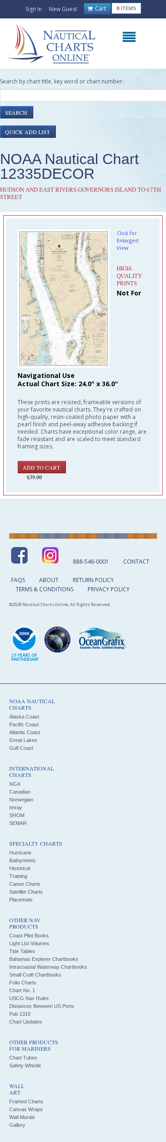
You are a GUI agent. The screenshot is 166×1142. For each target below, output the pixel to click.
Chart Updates (25, 1021)
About (49, 580)
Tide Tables (22, 951)
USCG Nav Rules (29, 998)
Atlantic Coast (24, 732)
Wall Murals (22, 1117)
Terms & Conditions (44, 589)
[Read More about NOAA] (25, 644)
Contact (136, 561)
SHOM (16, 815)
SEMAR (18, 823)
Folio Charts (22, 982)
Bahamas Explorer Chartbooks (43, 959)
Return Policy (93, 580)
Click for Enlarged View (127, 240)
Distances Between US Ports (41, 1006)
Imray (15, 807)
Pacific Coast (24, 724)
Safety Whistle (25, 1065)
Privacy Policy (109, 589)
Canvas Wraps (26, 1109)
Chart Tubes (23, 1057)
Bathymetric (22, 860)
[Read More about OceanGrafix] (102, 639)
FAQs (18, 580)
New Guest (63, 9)
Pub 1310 (19, 1014)
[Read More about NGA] (57, 639)
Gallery (17, 1125)
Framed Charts (26, 1101)
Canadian (19, 792)
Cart (100, 8)
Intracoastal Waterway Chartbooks (48, 967)
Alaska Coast (24, 716)
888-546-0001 (91, 561)
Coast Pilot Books (29, 935)
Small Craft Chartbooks (35, 974)
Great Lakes (23, 740)
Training (18, 876)
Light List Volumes (29, 943)
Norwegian (21, 799)
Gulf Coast (21, 748)
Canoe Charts (25, 884)
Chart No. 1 (22, 990)
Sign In (33, 9)
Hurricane (20, 852)
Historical (19, 868)
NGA (14, 784)
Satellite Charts (26, 892)
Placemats (21, 899)
